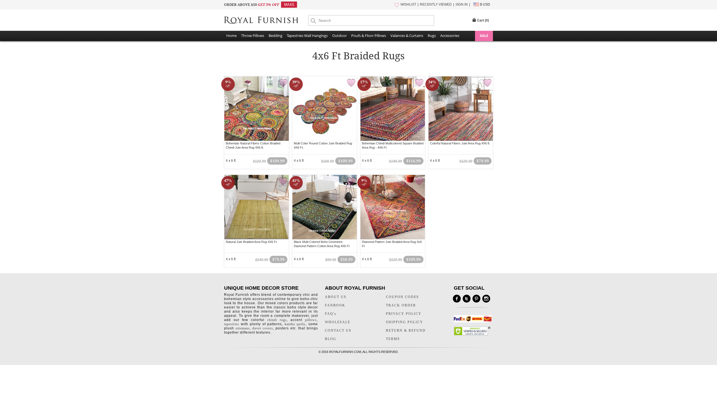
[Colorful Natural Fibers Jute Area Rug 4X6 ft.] (461, 108)
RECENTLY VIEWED (436, 4)
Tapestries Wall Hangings (307, 35)
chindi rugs (277, 320)
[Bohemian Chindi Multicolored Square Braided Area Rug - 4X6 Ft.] (392, 108)
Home (231, 35)
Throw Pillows (252, 35)
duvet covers (262, 328)
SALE (484, 35)
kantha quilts (295, 324)
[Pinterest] (476, 299)
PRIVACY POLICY (404, 314)
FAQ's (330, 314)
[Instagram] (486, 299)
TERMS (393, 339)
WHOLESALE (337, 322)
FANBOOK (335, 305)
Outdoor (339, 35)
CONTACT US (338, 330)
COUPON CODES (402, 297)
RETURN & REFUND (406, 330)
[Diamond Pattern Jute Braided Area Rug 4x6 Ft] (392, 207)
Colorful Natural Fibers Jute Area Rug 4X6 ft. (460, 143)
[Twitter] (467, 299)
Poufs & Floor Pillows (368, 35)
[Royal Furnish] (266, 20)
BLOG (330, 339)
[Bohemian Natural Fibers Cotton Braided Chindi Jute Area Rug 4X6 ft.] (256, 108)
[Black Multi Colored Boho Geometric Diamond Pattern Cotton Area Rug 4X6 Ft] (324, 207)
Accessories (449, 35)
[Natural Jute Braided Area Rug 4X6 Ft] (256, 207)
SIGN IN (461, 4)
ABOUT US (335, 297)
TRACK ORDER (401, 305)
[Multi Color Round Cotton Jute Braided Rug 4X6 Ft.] (324, 108)
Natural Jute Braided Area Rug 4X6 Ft (251, 241)
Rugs (432, 35)
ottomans (243, 328)
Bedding (275, 35)
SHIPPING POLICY (404, 322)
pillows (311, 320)
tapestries (231, 324)
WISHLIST (408, 4)
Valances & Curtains (406, 35)
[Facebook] (457, 299)
